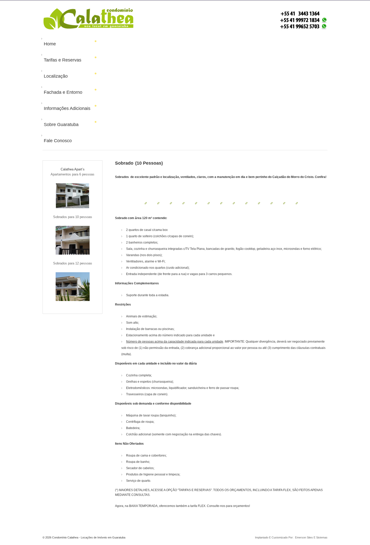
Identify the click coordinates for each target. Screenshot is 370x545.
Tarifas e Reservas (62, 60)
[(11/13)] (272, 203)
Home (50, 43)
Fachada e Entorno (63, 92)
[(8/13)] (234, 203)
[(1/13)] (146, 203)
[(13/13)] (297, 203)
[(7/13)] (221, 203)
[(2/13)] (158, 203)
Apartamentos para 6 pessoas (72, 174)
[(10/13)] (259, 203)
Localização (56, 76)
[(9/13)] (246, 203)
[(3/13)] (171, 203)
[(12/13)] (284, 203)
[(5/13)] (196, 203)
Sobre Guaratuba (61, 124)
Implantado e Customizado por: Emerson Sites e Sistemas (289, 537)
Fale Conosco (58, 140)
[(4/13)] (183, 203)
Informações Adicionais (67, 108)
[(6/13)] (209, 203)
